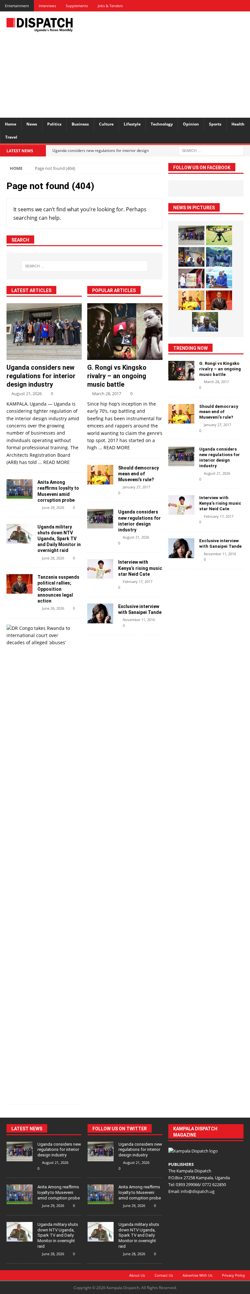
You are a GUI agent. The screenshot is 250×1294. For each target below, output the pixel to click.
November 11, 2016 (139, 619)
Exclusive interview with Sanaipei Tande (221, 543)
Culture (106, 124)
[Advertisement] (171, 63)
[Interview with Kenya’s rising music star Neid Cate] (100, 569)
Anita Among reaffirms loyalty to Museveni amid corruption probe (58, 1192)
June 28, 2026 (53, 558)
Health (237, 124)
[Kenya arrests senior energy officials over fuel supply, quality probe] (191, 257)
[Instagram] (233, 5)
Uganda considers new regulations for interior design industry (41, 376)
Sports (215, 124)
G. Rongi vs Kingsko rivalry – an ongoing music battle (116, 376)
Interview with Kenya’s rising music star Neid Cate (140, 567)
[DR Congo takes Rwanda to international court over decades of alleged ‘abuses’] (42, 636)
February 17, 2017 (137, 581)
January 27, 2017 (136, 486)
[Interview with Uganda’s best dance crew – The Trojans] (219, 257)
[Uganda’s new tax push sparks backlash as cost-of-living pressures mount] (219, 278)
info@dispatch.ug (198, 1191)
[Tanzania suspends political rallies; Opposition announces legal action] (20, 584)
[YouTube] (244, 5)
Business (80, 124)
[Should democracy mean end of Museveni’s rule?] (100, 474)
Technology (162, 124)
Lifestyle (132, 124)
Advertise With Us (197, 1275)
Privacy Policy (233, 1275)
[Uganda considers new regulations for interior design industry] (44, 331)
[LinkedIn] (221, 5)
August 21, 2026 (26, 393)
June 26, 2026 (53, 608)
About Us (137, 1275)
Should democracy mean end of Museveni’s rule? (138, 473)
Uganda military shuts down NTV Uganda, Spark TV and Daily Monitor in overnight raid (59, 538)
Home (10, 124)
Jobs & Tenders (110, 5)
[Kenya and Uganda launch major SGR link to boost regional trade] (191, 278)
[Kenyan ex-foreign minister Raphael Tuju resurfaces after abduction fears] (205, 322)
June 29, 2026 (53, 507)
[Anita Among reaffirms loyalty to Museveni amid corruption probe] (20, 489)
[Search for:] (210, 150)
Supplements (77, 5)
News (31, 124)
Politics (54, 124)
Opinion (191, 124)
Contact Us (164, 1275)
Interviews (47, 5)
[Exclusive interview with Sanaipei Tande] (100, 613)
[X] (210, 5)
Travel (11, 137)
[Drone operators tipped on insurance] (219, 235)
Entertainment (17, 5)
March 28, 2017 (106, 393)
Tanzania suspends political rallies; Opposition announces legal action (58, 588)
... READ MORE (54, 462)
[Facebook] (198, 5)
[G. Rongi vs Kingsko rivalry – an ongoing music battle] (124, 331)
